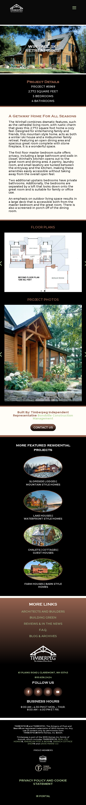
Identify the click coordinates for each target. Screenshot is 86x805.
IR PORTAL (43, 796)
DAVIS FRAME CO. (49, 743)
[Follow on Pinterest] (38, 692)
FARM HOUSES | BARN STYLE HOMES (43, 585)
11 (56, 398)
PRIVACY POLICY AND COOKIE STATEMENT (43, 782)
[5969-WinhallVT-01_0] (43, 401)
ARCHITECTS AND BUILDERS (43, 611)
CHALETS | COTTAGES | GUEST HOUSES (43, 551)
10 (53, 398)
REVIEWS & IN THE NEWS (43, 623)
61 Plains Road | (29, 672)
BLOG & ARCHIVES (43, 636)
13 (63, 398)
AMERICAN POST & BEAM (37, 741)
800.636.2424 (43, 677)
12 (60, 398)
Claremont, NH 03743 (54, 672)
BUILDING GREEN (43, 617)
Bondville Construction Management (53, 417)
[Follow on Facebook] (28, 692)
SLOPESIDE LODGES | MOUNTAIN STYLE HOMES (43, 483)
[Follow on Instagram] (48, 692)
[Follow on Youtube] (57, 692)
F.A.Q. (43, 630)
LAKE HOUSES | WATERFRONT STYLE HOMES (43, 517)
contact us (43, 427)
